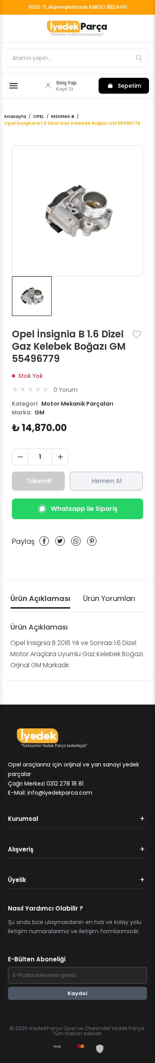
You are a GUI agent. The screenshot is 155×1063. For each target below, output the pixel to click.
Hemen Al (106, 480)
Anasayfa (15, 116)
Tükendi (38, 480)
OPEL (38, 116)
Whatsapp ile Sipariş (84, 508)
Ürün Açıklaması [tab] (40, 598)
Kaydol (77, 993)
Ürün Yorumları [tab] (109, 598)
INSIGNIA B (62, 116)
